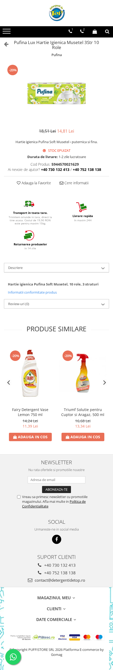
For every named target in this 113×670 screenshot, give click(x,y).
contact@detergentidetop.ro (59, 580)
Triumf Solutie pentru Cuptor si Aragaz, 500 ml (82, 412)
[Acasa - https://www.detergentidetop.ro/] (56, 13)
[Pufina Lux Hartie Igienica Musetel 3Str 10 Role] (56, 93)
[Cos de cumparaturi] (95, 31)
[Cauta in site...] (107, 31)
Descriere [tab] (15, 267)
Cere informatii (76, 182)
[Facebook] (56, 539)
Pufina (57, 54)
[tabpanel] (56, 93)
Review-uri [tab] (18, 303)
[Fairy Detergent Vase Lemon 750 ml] (30, 373)
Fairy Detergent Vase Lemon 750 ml (30, 412)
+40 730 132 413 (59, 565)
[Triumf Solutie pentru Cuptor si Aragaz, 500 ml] (82, 373)
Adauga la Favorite (35, 182)
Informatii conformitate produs (32, 292)
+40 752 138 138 (59, 572)
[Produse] (7, 33)
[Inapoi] (4, 43)
